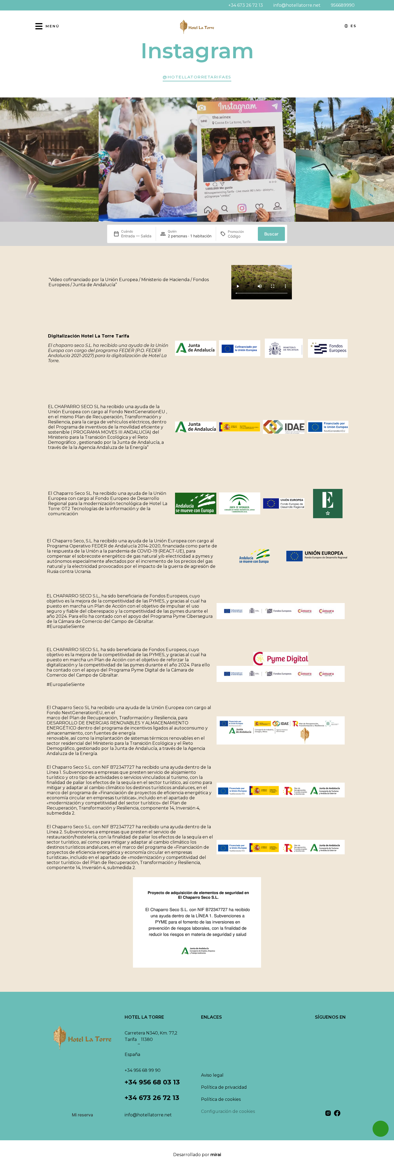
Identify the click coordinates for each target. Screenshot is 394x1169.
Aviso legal (212, 1075)
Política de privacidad (224, 1087)
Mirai (215, 1154)
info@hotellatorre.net (148, 1114)
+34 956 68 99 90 (143, 1070)
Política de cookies (221, 1099)
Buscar (271, 234)
